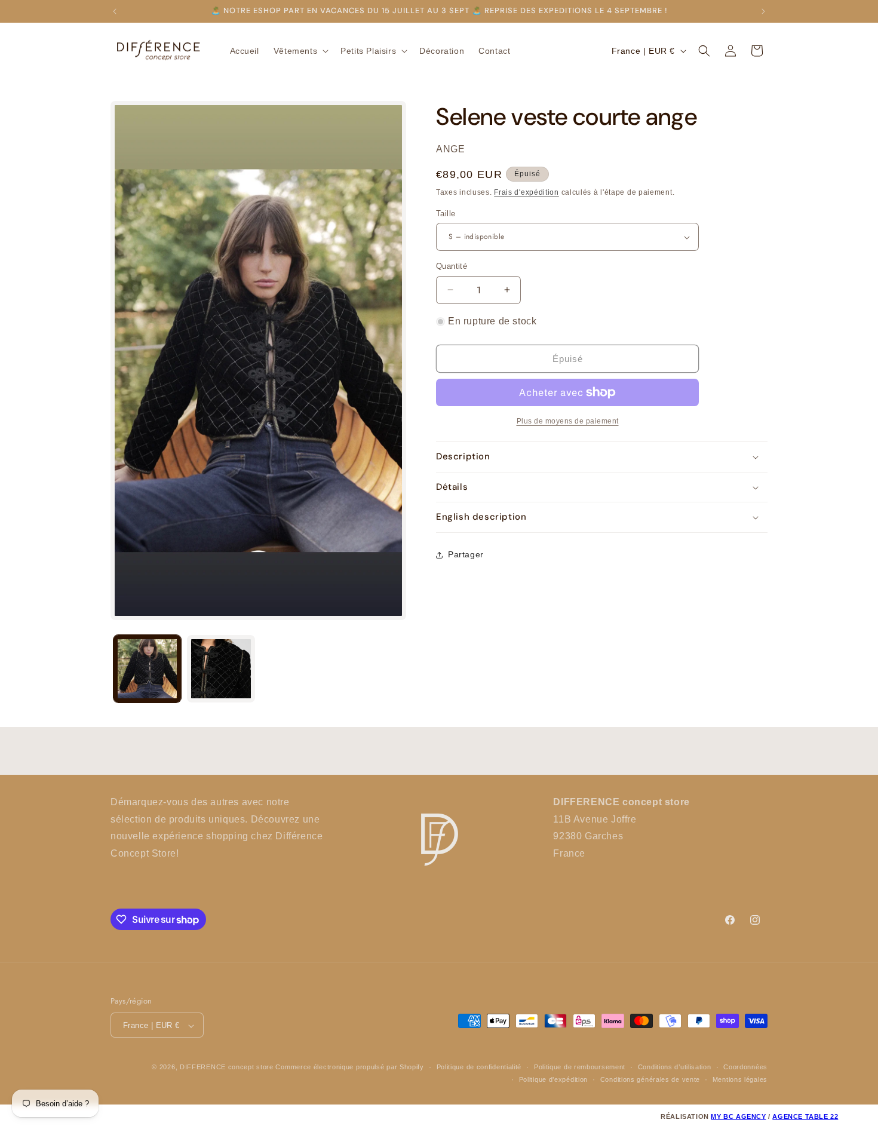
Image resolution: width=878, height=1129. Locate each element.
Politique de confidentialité (479, 1067)
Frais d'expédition (526, 192)
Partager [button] (466, 554)
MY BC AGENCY (738, 1116)
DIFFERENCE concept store (227, 1067)
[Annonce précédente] (115, 11)
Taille (445, 213)
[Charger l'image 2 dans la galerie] (220, 668)
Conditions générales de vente (650, 1079)
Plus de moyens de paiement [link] (568, 421)
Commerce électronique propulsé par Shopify (349, 1067)
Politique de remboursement (579, 1067)
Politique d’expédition (553, 1079)
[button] (299, 50)
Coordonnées (745, 1067)
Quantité (451, 266)
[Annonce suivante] (763, 11)
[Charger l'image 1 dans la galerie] (147, 668)
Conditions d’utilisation (674, 1067)
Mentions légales (740, 1079)
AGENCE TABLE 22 (805, 1116)
